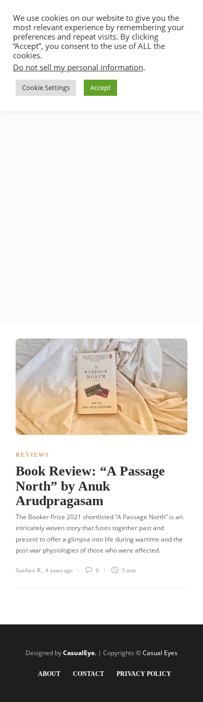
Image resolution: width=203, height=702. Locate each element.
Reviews (32, 455)
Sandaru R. (29, 570)
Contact (88, 674)
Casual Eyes (160, 652)
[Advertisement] (101, 216)
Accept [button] (100, 87)
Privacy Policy (144, 674)
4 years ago (59, 570)
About (49, 674)
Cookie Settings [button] (46, 87)
